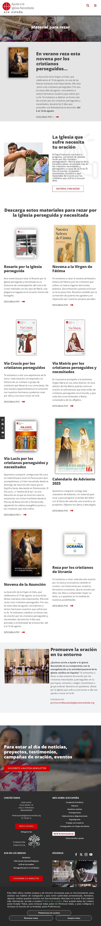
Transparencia (75, 812)
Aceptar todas (74, 918)
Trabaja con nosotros (75, 823)
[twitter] (81, 854)
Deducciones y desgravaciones (74, 816)
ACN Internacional (64, 833)
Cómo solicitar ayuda (75, 838)
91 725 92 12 (26, 818)
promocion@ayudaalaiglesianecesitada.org (72, 702)
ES (3, 436)
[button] (88, 5)
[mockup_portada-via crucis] (26, 316)
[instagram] (86, 854)
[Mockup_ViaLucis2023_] (26, 417)
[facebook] (76, 854)
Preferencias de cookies (49, 913)
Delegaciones (26, 832)
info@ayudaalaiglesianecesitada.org (26, 815)
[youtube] (90, 854)
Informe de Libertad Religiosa (26, 861)
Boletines (26, 857)
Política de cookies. (52, 901)
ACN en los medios (26, 864)
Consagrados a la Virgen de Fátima (74, 826)
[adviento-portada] (74, 417)
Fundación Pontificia (74, 802)
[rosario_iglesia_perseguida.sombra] (26, 225)
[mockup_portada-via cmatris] (74, 316)
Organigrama (74, 819)
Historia (74, 806)
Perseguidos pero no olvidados (26, 868)
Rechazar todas (31, 918)
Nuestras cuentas (74, 809)
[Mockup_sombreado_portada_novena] (18, 45)
